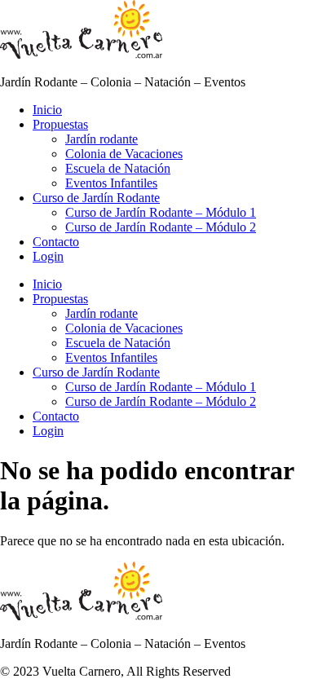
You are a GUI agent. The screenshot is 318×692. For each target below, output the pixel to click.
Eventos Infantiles (111, 183)
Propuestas (60, 124)
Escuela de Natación (117, 168)
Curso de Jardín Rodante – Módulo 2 (160, 227)
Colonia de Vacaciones (124, 154)
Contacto (56, 242)
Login (48, 256)
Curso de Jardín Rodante (96, 198)
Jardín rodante (101, 139)
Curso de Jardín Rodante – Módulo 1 (160, 212)
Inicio (47, 110)
